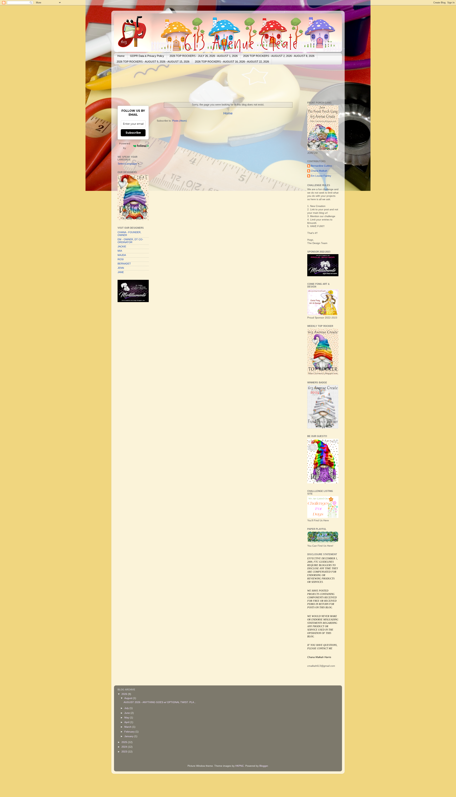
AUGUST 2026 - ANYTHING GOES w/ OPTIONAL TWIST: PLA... (160, 702)
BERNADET (124, 263)
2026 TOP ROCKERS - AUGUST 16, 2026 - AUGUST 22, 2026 (232, 61)
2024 (124, 746)
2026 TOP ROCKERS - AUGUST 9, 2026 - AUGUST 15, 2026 (153, 61)
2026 (124, 694)
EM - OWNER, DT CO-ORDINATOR (130, 241)
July (126, 708)
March (128, 727)
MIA (120, 251)
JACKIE (122, 246)
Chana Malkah (319, 170)
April (127, 722)
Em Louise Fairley (321, 175)
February (129, 731)
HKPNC (239, 766)
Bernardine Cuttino (321, 165)
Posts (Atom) (179, 120)
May (127, 717)
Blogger (263, 766)
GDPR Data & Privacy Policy (147, 55)
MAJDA (122, 255)
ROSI (121, 259)
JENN (121, 268)
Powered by (124, 145)
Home (121, 55)
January (129, 736)
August (128, 698)
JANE (121, 272)
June (127, 713)
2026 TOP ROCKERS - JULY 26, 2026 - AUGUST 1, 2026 (204, 55)
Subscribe (133, 132)
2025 (124, 742)
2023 (124, 751)
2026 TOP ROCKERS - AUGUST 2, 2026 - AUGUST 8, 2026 (278, 55)
